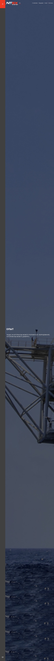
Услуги (45, 3)
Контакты (50, 3)
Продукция (41, 3)
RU (19, 3)
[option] (29, 330)
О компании (35, 3)
